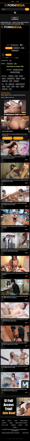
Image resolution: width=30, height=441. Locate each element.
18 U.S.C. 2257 (5, 425)
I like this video (7, 45)
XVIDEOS (20, 425)
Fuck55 (14, 427)
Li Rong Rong (10, 63)
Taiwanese (11, 76)
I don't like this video (9, 45)
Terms (11, 422)
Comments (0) (15, 50)
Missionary (16, 81)
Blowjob (18, 78)
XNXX (26, 425)
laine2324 (8, 54)
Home (3, 420)
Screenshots (16, 48)
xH (10, 60)
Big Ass (4, 78)
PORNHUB (13, 425)
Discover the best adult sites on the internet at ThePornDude (14, 430)
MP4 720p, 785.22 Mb (15, 72)
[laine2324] (3, 55)
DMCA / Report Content (21, 422)
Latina (10, 81)
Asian (16, 76)
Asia (15, 63)
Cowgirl (23, 78)
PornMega (14, 438)
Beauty (21, 76)
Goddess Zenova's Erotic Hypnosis (11, 432)
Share (22, 48)
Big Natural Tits (10, 78)
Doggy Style (4, 81)
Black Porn (25, 432)
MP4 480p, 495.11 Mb (18, 69)
